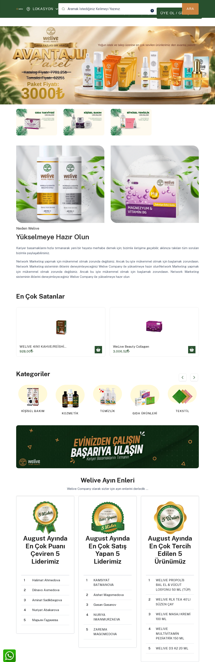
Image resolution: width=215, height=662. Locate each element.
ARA (190, 8)
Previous (182, 377)
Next (194, 377)
